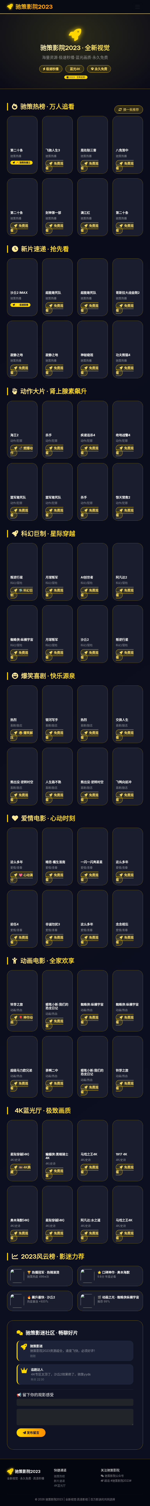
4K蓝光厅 (60, 1485)
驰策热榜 (59, 1476)
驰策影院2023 (33, 6)
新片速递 (59, 1480)
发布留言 (32, 1433)
